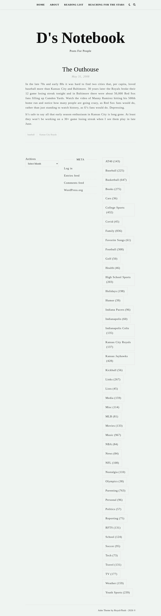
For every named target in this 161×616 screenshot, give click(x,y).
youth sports (117, 592)
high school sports (118, 279)
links (112, 379)
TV (111, 573)
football (114, 249)
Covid (112, 221)
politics (113, 509)
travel (113, 564)
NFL (112, 462)
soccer (112, 546)
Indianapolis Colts (117, 330)
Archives (30, 158)
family (113, 230)
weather (114, 583)
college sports (115, 210)
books (113, 189)
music (113, 435)
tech (111, 555)
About (54, 4)
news (112, 453)
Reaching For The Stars (106, 4)
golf (111, 258)
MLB (111, 416)
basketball (116, 179)
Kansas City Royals (48, 134)
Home (41, 4)
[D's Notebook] (80, 33)
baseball (31, 134)
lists (111, 388)
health (112, 267)
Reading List (73, 4)
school (113, 536)
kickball (114, 370)
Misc (112, 407)
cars (111, 198)
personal (114, 499)
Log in (68, 168)
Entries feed (72, 175)
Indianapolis (116, 318)
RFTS (113, 527)
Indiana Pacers (117, 309)
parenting (115, 490)
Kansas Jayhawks (116, 358)
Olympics (114, 481)
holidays (115, 291)
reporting (114, 518)
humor (112, 300)
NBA (111, 444)
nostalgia (115, 472)
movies (114, 425)
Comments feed (74, 182)
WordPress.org (73, 190)
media (113, 397)
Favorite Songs (118, 240)
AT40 (112, 161)
